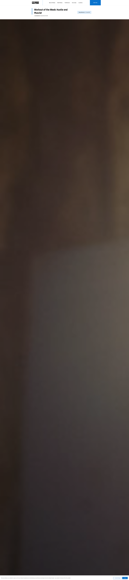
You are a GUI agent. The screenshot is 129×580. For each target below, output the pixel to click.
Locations (80, 2)
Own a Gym (74, 2)
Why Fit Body (59, 2)
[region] (64, 577)
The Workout (67, 2)
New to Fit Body (52, 2)
